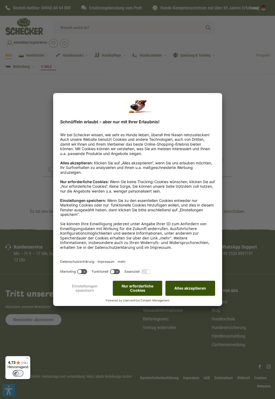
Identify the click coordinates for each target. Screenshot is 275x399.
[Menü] (27, 359)
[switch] (18, 373)
